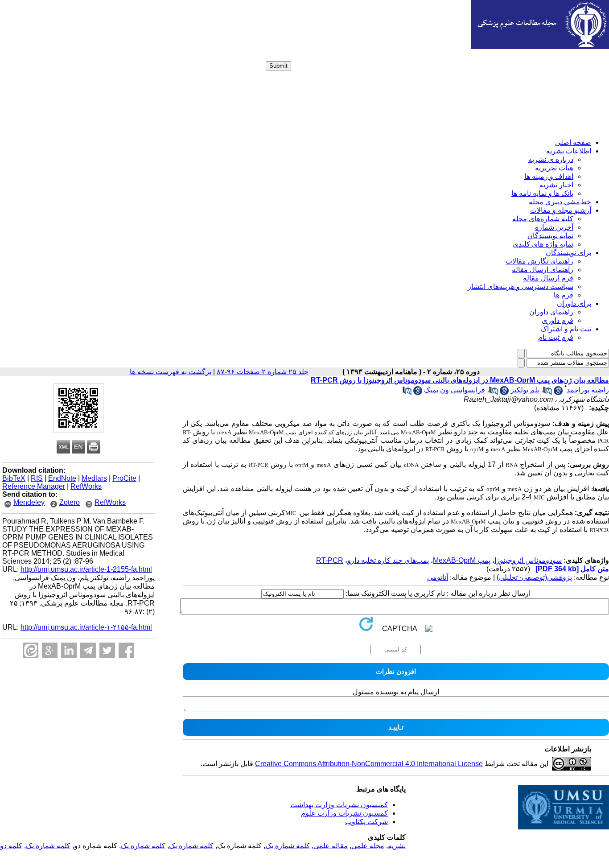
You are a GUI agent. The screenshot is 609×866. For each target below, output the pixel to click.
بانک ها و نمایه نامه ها (542, 193)
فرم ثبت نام (555, 337)
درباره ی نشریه (550, 159)
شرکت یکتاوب (366, 821)
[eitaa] (30, 650)
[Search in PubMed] (547, 392)
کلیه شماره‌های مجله (542, 219)
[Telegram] (88, 650)
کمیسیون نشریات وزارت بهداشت (339, 804)
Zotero (69, 502)
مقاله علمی (330, 846)
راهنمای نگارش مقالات (539, 261)
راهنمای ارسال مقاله (542, 269)
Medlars (94, 478)
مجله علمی (367, 846)
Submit (278, 65)
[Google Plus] (50, 650)
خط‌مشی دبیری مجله (560, 202)
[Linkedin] (69, 650)
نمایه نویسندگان (550, 235)
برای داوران (574, 303)
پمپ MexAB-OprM (461, 560)
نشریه (397, 846)
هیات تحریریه (554, 168)
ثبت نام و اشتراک (566, 329)
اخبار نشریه (556, 185)
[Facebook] (126, 650)
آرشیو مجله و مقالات (560, 210)
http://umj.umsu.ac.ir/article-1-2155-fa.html (86, 569)
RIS (37, 478)
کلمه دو (11, 846)
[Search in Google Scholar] (558, 392)
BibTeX (13, 478)
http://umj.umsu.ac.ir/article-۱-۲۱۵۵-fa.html (86, 627)
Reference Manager (33, 486)
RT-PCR (329, 560)
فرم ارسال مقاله (548, 278)
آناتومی (437, 577)
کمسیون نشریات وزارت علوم (344, 813)
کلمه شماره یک (287, 846)
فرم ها (563, 295)
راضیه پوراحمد (588, 390)
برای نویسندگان (568, 252)
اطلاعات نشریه (568, 151)
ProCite (124, 478)
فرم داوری (557, 320)
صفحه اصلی (573, 142)
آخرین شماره (554, 227)
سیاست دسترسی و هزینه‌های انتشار (520, 286)
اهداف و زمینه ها (548, 176)
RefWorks (86, 486)
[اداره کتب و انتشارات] (540, 46)
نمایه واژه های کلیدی (543, 244)
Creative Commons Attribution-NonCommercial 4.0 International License (369, 763)
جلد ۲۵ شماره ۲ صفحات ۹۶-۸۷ (263, 371)
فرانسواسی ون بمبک (454, 390)
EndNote (62, 478)
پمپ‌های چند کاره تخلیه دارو (388, 560)
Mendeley (29, 502)
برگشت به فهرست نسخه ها (170, 371)
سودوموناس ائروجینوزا (528, 560)
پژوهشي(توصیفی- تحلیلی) (534, 577)
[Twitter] (107, 650)
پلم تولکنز (524, 390)
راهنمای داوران (551, 312)
